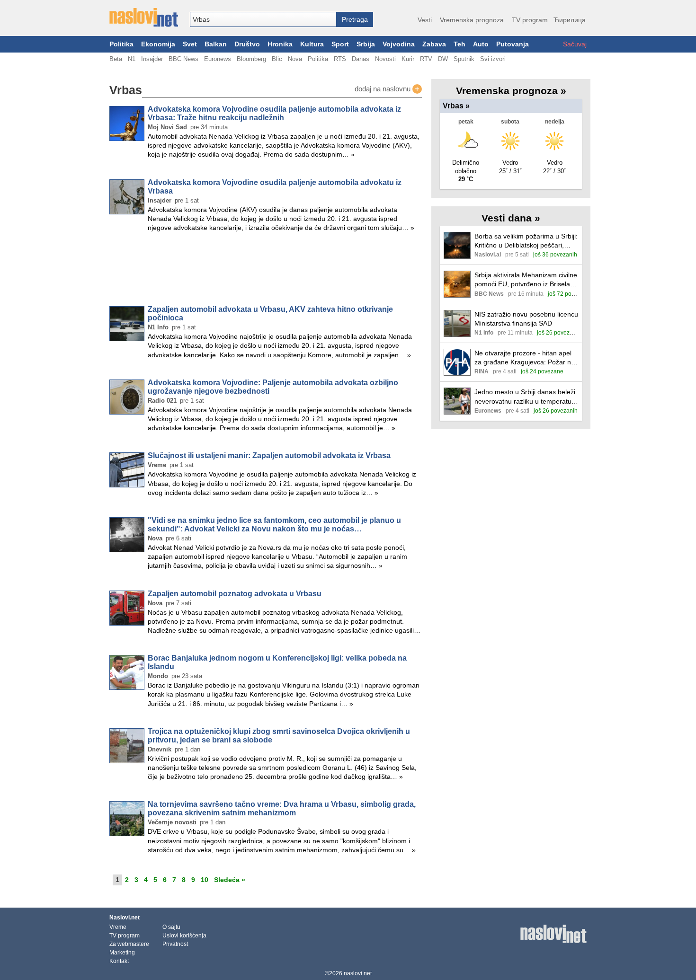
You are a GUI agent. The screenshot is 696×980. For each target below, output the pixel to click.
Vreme (117, 927)
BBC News (183, 58)
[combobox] (263, 19)
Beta (115, 58)
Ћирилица (569, 20)
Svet (190, 44)
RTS (340, 58)
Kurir (408, 58)
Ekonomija (158, 44)
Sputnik (464, 58)
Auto (481, 44)
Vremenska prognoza (472, 20)
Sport (340, 44)
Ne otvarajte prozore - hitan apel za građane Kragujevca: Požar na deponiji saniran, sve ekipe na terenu (524, 358)
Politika (121, 44)
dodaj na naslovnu (387, 88)
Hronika (280, 44)
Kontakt (119, 961)
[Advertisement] (265, 271)
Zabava (434, 44)
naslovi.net (358, 973)
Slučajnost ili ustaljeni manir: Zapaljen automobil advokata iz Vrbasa (269, 455)
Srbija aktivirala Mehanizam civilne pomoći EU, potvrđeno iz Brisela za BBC (525, 280)
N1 (131, 58)
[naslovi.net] (143, 17)
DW (443, 58)
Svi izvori (493, 58)
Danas (360, 58)
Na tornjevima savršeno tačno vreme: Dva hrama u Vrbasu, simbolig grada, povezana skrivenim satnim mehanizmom (282, 808)
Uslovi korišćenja (184, 935)
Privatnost (175, 944)
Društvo (247, 44)
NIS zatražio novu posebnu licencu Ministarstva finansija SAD (526, 318)
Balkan (216, 44)
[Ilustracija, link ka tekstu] (457, 246)
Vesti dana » (511, 217)
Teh (459, 44)
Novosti (385, 58)
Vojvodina (399, 44)
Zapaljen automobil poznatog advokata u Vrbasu (234, 594)
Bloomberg (251, 58)
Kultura (312, 44)
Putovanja (512, 44)
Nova (295, 58)
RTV (426, 58)
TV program (530, 20)
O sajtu (171, 927)
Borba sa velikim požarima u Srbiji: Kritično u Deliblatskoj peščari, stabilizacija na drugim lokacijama (526, 241)
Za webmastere (129, 944)
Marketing (122, 952)
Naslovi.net (124, 917)
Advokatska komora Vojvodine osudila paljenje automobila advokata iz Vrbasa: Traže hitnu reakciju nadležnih (274, 113)
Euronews (217, 58)
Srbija (366, 44)
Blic (277, 58)
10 (204, 879)
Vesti (425, 20)
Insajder (152, 58)
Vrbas (456, 106)
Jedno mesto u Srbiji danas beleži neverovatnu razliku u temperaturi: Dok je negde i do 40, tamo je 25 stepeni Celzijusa (525, 397)
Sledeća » (229, 879)
